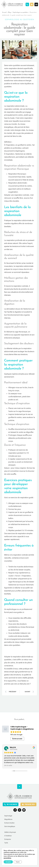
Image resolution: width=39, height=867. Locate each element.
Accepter (8, 862)
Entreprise (7, 839)
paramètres (7, 858)
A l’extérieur (8, 836)
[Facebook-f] (15, 810)
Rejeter (18, 862)
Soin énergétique (9, 826)
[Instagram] (19, 810)
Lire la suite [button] (8, 765)
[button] (36, 4)
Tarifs (6, 843)
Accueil (4, 12)
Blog (9, 12)
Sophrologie (8, 816)
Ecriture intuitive (9, 823)
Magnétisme (8, 819)
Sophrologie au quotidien (20, 12)
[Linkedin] (24, 810)
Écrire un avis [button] (17, 739)
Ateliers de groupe (10, 832)
